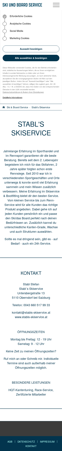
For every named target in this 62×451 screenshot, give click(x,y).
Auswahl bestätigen (31, 48)
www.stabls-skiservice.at (31, 317)
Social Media (16, 30)
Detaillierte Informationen (12, 97)
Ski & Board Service (17, 107)
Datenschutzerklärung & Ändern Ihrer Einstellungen (23, 92)
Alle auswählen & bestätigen (31, 58)
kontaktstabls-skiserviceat (31, 312)
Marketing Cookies (19, 38)
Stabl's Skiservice (41, 107)
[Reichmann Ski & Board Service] (22, 5)
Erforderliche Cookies (20, 16)
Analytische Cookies (20, 23)
